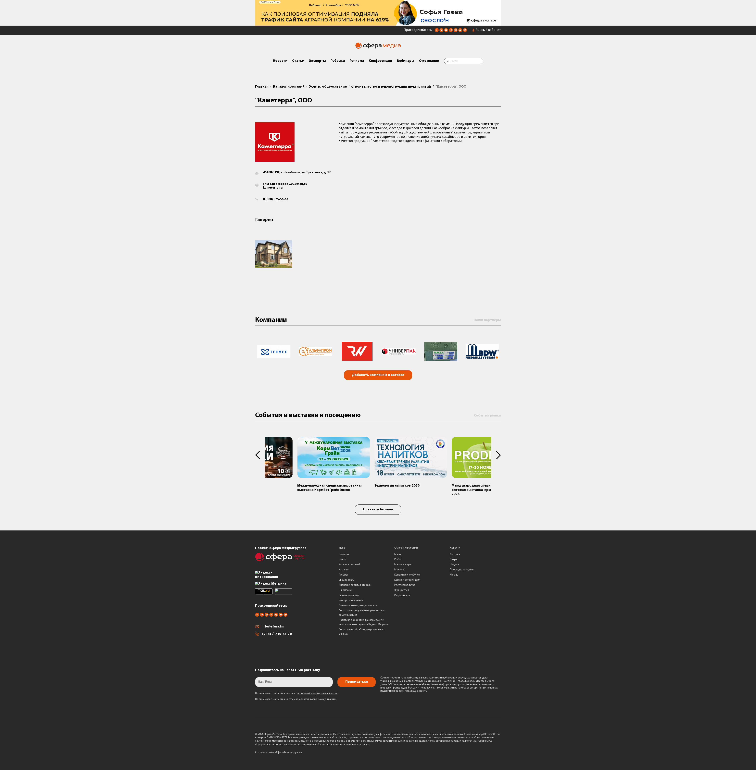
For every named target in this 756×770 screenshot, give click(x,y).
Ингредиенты (402, 596)
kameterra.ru (273, 189)
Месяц (454, 576)
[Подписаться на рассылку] (460, 32)
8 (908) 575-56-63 (275, 200)
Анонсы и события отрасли (355, 586)
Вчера (453, 560)
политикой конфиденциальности (317, 694)
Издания (344, 571)
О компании (429, 62)
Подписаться (356, 683)
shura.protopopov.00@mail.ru (285, 185)
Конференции (380, 62)
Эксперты (317, 62)
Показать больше (378, 511)
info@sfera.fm (272, 628)
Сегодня (455, 555)
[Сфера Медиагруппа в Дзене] (437, 32)
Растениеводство (404, 586)
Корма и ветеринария (407, 581)
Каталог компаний (349, 566)
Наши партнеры (487, 321)
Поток (342, 560)
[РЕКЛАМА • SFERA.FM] (378, 25)
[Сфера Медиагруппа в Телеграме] (451, 32)
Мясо (397, 555)
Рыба (397, 560)
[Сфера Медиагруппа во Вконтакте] (441, 32)
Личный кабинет (488, 31)
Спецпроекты (347, 581)
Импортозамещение (351, 601)
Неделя (454, 566)
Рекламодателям (349, 596)
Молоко (399, 571)
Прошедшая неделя (462, 571)
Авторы (343, 576)
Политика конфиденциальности (358, 606)
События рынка (487, 417)
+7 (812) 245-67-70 (276, 636)
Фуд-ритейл (401, 591)
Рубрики (338, 62)
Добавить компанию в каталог (378, 377)
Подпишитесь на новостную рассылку (287, 672)
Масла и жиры (402, 566)
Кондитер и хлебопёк (407, 576)
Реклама (357, 62)
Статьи (298, 62)
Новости (280, 62)
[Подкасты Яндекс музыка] (465, 32)
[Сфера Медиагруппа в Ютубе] (446, 32)
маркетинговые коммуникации (317, 700)
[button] (260, 456)
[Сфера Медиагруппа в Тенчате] (456, 32)
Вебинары (405, 62)
